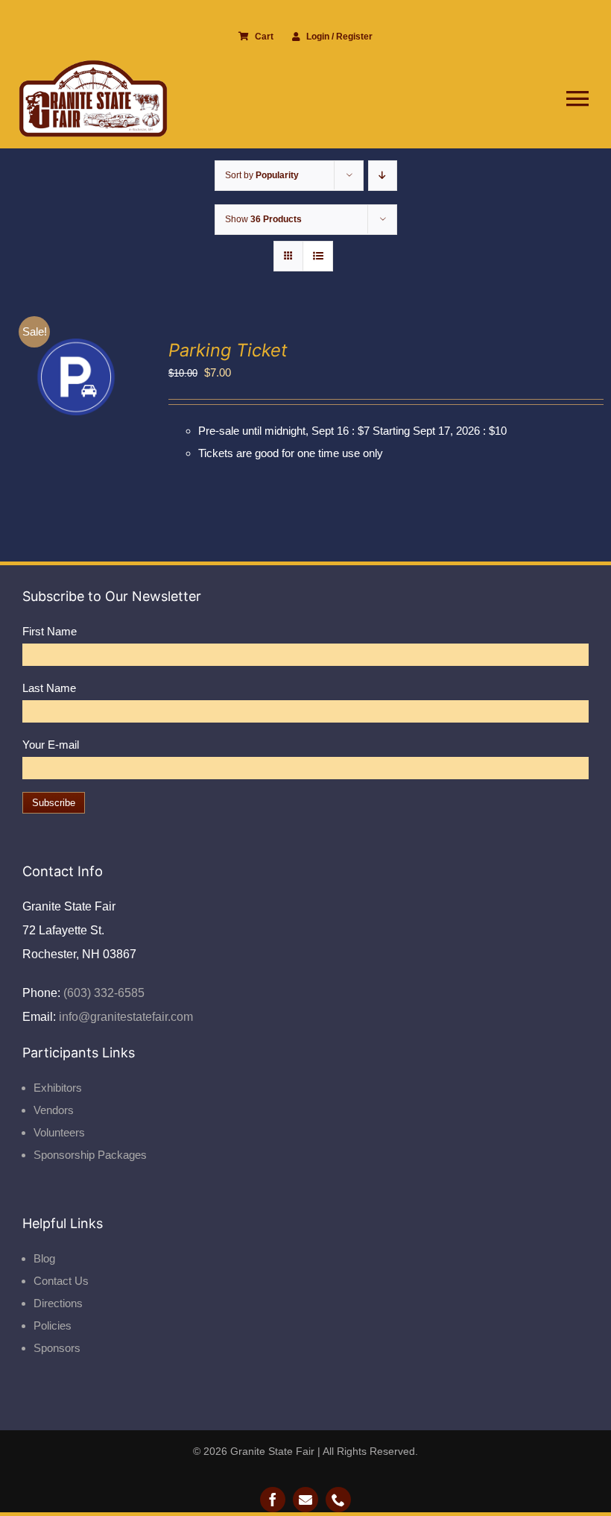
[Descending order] (382, 175)
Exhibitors (58, 1087)
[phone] (338, 1499)
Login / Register (339, 36)
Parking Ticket (228, 350)
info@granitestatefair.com (124, 1016)
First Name (49, 631)
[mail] (305, 1499)
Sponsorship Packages (90, 1154)
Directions (58, 1303)
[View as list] (317, 256)
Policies (53, 1325)
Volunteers (59, 1132)
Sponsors (57, 1348)
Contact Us (61, 1280)
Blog (44, 1258)
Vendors (54, 1110)
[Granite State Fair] (93, 65)
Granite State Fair (272, 1451)
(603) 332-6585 (102, 993)
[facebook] (272, 1499)
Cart (264, 36)
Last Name (49, 688)
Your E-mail (50, 744)
